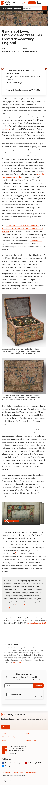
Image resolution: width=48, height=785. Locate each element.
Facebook (8, 763)
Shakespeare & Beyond (12, 8)
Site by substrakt (7, 781)
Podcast (28, 737)
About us (5, 733)
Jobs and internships (9, 737)
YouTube (30, 763)
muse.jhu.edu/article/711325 (36, 623)
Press (4, 740)
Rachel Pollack (30, 51)
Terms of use (18, 772)
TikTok (40, 763)
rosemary (27, 117)
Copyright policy (31, 772)
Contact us (13, 753)
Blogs (27, 733)
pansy (7, 129)
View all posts (17, 662)
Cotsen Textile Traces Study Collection (22, 226)
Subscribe (38, 685)
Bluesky (7, 766)
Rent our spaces (31, 740)
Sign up (6, 727)
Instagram (19, 763)
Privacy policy (6, 772)
